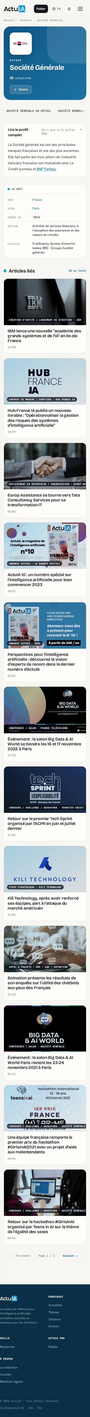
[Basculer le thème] (69, 8)
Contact (5, 1374)
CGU (30, 1408)
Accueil (9, 20)
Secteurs (54, 1319)
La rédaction (9, 1367)
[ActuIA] (14, 9)
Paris (36, 208)
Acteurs (26, 20)
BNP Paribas (46, 169)
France (37, 200)
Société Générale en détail (28, 110)
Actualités (55, 1305)
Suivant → (70, 1255)
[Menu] (80, 9)
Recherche (7, 1347)
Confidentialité (12, 1408)
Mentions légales (11, 1381)
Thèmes (53, 1312)
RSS (39, 1408)
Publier (40, 9)
